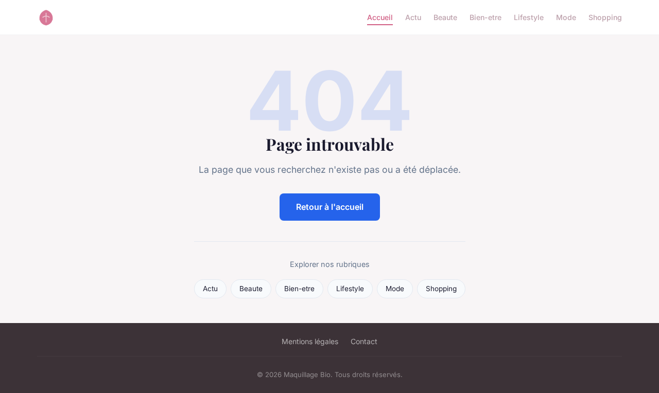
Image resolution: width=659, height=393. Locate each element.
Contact (364, 341)
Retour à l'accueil (329, 207)
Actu (413, 17)
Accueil (380, 17)
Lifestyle (529, 17)
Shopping (605, 17)
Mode (566, 17)
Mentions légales (310, 341)
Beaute (445, 17)
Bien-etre (485, 17)
